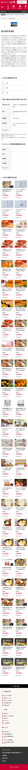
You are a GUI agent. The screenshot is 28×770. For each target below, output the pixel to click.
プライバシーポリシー (6, 750)
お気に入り (20, 8)
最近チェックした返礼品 (8, 715)
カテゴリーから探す (8, 700)
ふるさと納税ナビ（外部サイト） (9, 742)
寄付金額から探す (7, 702)
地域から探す (6, 705)
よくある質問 (6, 723)
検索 (8, 8)
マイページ (13, 8)
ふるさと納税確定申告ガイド (9, 737)
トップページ (3, 18)
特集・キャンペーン (7, 698)
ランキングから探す (8, 695)
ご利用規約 (4, 755)
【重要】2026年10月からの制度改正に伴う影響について (16, 15)
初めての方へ (6, 731)
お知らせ (4, 761)
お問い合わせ (5, 758)
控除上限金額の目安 (8, 734)
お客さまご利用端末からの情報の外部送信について (12, 752)
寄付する (6, 718)
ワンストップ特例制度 (8, 740)
